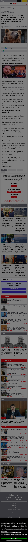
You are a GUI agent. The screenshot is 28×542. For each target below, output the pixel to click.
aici (23, 528)
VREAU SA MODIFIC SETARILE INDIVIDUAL (13, 540)
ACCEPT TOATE (14, 538)
